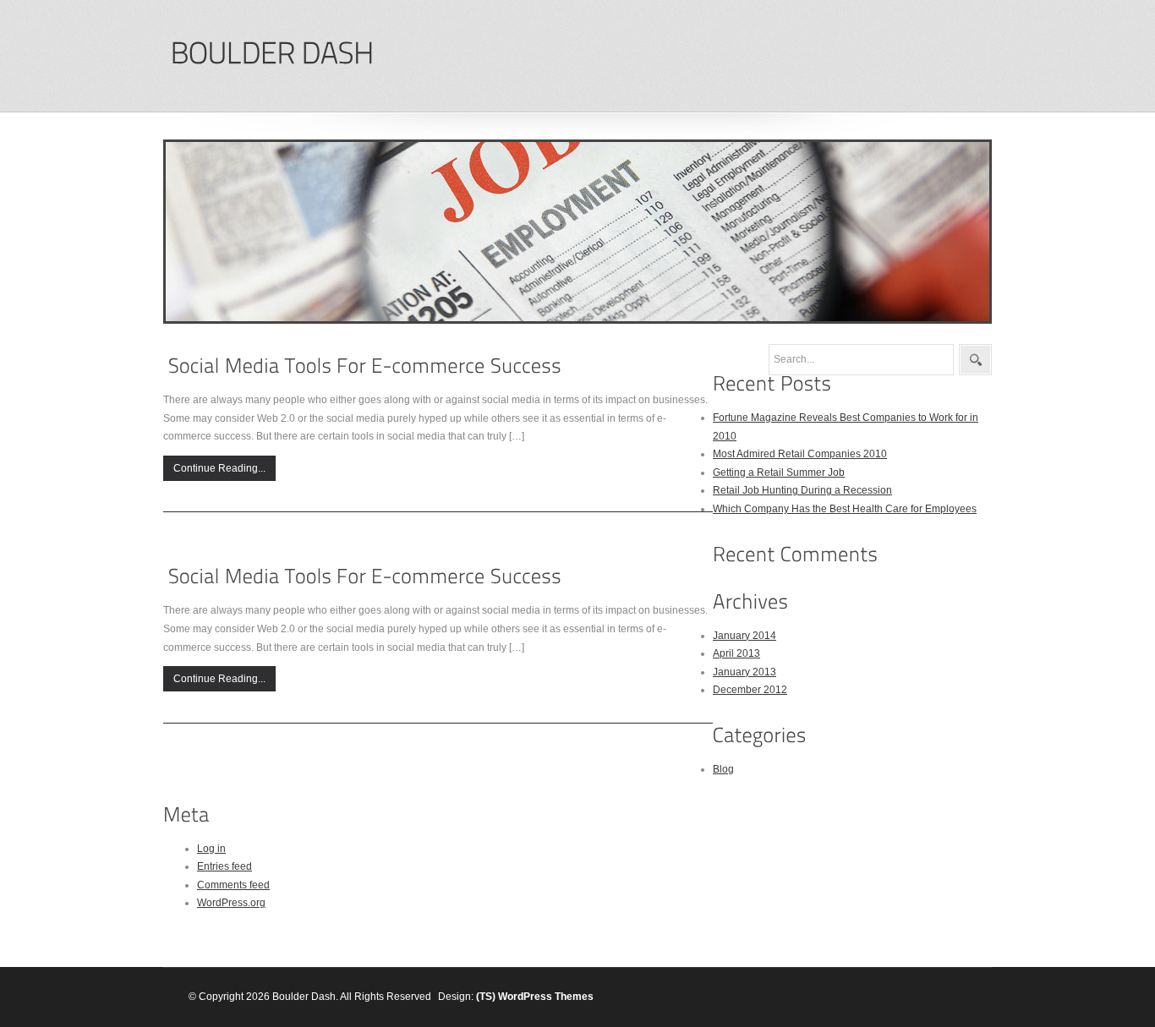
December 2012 (750, 690)
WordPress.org (231, 903)
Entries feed (224, 866)
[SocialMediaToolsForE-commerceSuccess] (365, 365)
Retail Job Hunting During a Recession (802, 490)
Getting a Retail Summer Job (779, 472)
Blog (723, 769)
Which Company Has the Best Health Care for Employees (845, 509)
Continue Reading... (219, 468)
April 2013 (736, 653)
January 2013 (744, 672)
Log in (211, 849)
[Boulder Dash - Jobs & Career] (271, 53)
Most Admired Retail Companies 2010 (800, 454)
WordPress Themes (546, 996)
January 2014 (744, 636)
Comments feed (233, 885)
